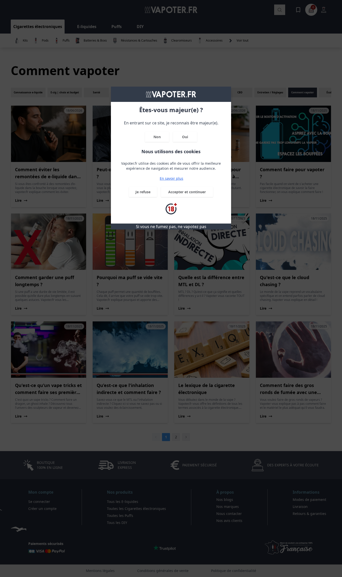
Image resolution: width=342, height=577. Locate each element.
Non (157, 136)
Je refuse (142, 191)
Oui (185, 136)
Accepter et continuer (187, 191)
